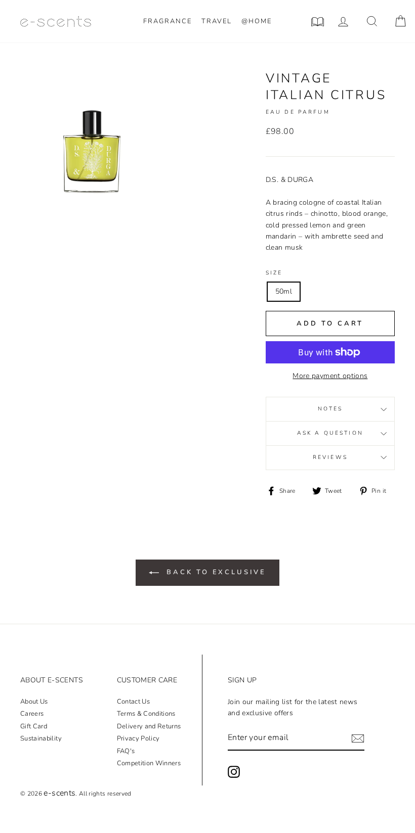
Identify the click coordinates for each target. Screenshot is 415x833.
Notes (330, 408)
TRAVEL (216, 21)
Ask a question (330, 433)
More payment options (330, 376)
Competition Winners (149, 763)
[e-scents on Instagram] (234, 772)
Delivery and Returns (149, 726)
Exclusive (216, 572)
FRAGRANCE (167, 21)
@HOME (256, 21)
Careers (32, 713)
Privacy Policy (138, 738)
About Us (34, 701)
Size (274, 272)
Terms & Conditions (146, 713)
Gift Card (33, 726)
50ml (283, 291)
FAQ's (126, 751)
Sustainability (41, 738)
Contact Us (133, 701)
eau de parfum (298, 112)
